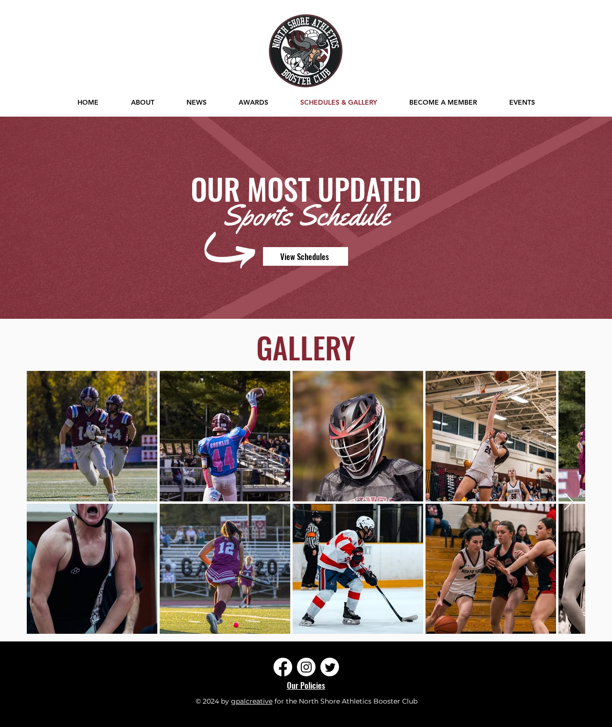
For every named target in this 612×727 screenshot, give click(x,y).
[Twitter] (329, 667)
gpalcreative (252, 701)
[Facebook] (282, 667)
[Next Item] (568, 502)
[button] (522, 102)
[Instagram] (306, 667)
